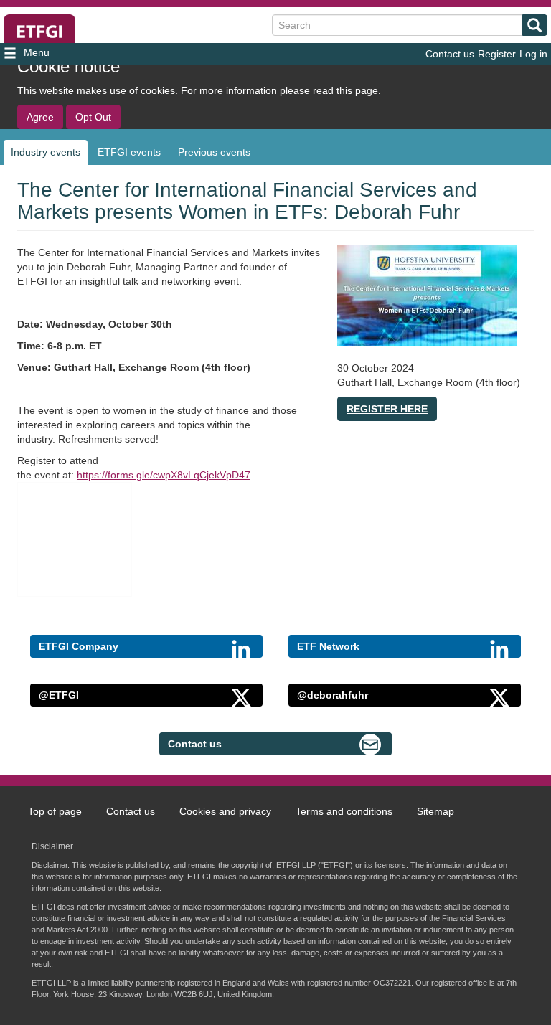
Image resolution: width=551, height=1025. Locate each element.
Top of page (55, 811)
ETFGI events (129, 152)
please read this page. (330, 90)
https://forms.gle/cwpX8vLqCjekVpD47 (163, 475)
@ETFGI (59, 695)
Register (497, 54)
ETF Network (328, 646)
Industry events (45, 152)
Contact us (449, 54)
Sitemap (435, 811)
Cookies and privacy (225, 811)
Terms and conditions (344, 811)
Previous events (214, 152)
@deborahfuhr (332, 695)
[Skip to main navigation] (86, 54)
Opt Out (93, 117)
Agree (40, 117)
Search (534, 25)
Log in (533, 54)
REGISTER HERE (387, 409)
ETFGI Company (78, 646)
